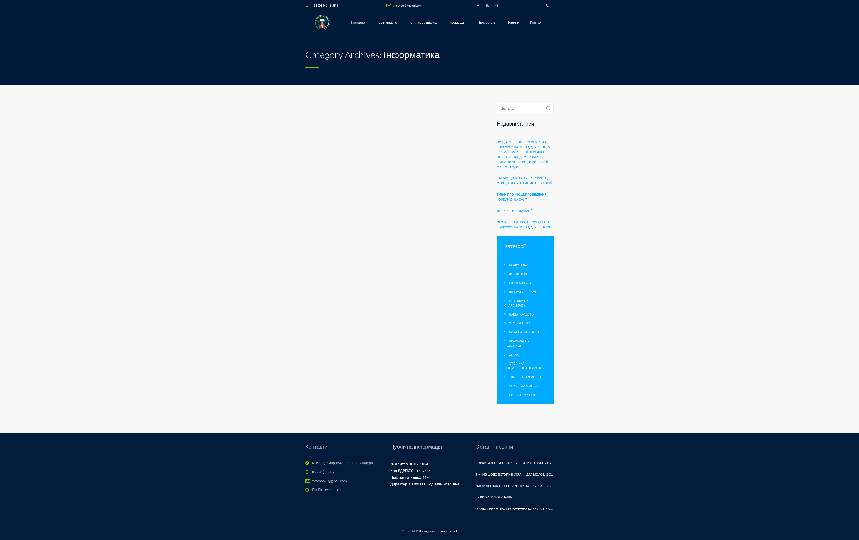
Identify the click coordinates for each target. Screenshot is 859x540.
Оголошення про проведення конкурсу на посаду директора (524, 224)
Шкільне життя (522, 395)
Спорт (514, 354)
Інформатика (520, 283)
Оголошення (520, 323)
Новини (512, 22)
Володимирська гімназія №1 (438, 531)
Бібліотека (518, 265)
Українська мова (523, 386)
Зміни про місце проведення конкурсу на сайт (522, 197)
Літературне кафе (524, 292)
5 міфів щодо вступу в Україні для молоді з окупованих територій (525, 180)
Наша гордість (521, 314)
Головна (358, 22)
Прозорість (486, 22)
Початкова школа (422, 22)
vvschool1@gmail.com (407, 5)
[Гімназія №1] (322, 22)
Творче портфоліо (525, 377)
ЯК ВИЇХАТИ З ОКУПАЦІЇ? (515, 211)
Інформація (457, 22)
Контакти (537, 22)
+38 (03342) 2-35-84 (326, 5)
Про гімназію (386, 22)
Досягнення (520, 274)
